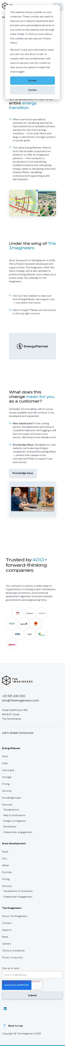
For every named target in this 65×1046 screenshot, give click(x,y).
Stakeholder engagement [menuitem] (17, 832)
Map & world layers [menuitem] (14, 815)
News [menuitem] (5, 936)
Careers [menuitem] (6, 943)
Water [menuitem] (5, 865)
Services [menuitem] (7, 790)
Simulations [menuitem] (9, 826)
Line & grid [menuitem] (8, 770)
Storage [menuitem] (6, 777)
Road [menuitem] (5, 851)
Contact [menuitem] (7, 923)
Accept (32, 80)
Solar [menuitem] (5, 763)
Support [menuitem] (7, 930)
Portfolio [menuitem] (7, 872)
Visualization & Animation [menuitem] (18, 891)
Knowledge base (23, 473)
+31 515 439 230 (13, 696)
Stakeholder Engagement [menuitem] (17, 896)
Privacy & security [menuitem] (12, 957)
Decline (32, 90)
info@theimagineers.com (20, 700)
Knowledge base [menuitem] (11, 797)
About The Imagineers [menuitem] (14, 916)
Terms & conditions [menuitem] (13, 950)
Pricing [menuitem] (6, 784)
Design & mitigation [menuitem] (14, 821)
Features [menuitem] (7, 804)
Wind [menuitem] (5, 756)
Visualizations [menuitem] (11, 809)
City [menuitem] (4, 858)
